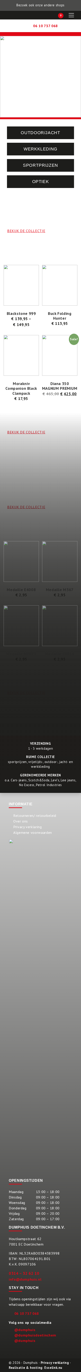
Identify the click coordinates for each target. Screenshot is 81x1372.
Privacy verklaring (27, 827)
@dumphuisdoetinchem (35, 1335)
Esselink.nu (53, 1367)
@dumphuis (25, 1329)
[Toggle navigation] (71, 15)
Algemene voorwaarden (32, 832)
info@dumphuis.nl (25, 1279)
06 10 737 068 (26, 1313)
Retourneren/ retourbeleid (34, 815)
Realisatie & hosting (26, 1367)
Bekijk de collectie (26, 692)
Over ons (20, 821)
